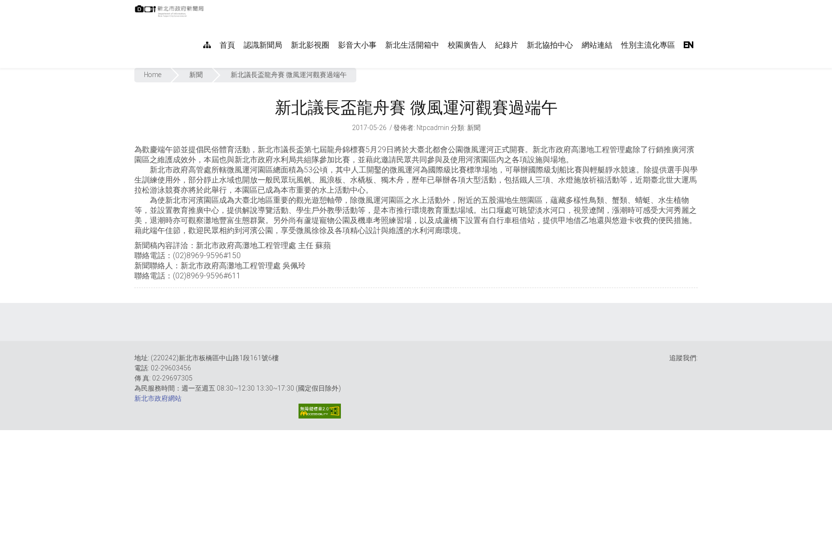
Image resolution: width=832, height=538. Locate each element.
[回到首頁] (170, 14)
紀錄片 (506, 45)
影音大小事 (357, 45)
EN (688, 45)
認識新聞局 (263, 45)
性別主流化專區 (648, 45)
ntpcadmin (432, 127)
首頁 (227, 45)
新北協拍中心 (550, 45)
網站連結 (597, 45)
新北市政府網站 (158, 398)
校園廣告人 (467, 45)
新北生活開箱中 (412, 45)
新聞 (196, 75)
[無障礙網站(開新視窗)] (320, 411)
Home (152, 75)
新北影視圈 (310, 45)
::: (209, 5)
